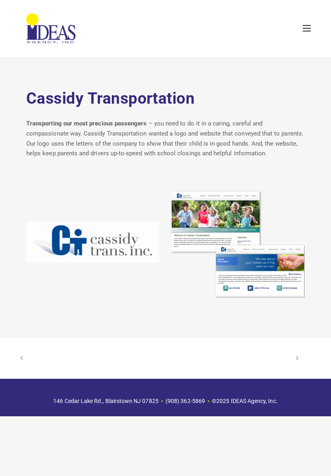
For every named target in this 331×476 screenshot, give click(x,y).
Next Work (229, 358)
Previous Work (89, 358)
